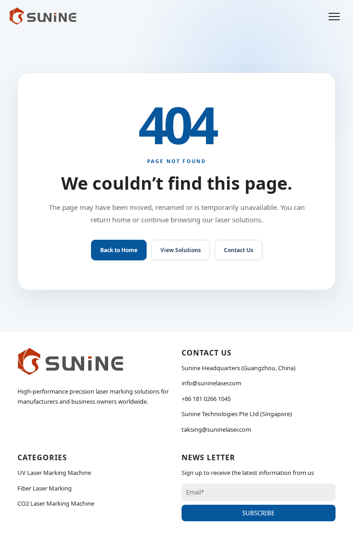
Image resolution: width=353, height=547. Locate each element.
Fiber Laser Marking (44, 488)
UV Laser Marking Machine (54, 472)
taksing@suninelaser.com (216, 429)
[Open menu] (334, 16)
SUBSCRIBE (258, 513)
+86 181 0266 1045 (206, 399)
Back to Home (118, 250)
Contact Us (238, 250)
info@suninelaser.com (211, 383)
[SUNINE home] (42, 16)
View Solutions (180, 250)
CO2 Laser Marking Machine (55, 503)
